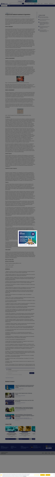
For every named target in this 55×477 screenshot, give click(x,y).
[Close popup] (36, 231)
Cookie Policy (24, 476)
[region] (27, 475)
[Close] (54, 475)
